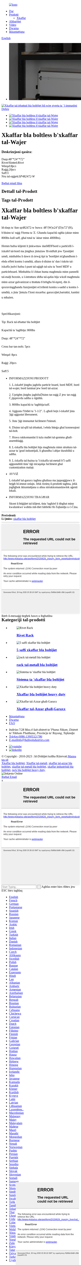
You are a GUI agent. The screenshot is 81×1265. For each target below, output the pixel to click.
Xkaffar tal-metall (36, 763)
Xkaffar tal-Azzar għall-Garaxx (41, 709)
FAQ (12, 723)
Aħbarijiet (15, 21)
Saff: (4, 173)
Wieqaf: (6, 166)
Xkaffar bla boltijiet (13, 763)
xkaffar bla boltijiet (24, 518)
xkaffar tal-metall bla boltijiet (29, 766)
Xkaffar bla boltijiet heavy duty (41, 694)
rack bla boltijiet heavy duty (28, 770)
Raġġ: (5, 169)
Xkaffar (21, 18)
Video (12, 24)
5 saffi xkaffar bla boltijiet (37, 650)
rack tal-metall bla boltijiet (37, 665)
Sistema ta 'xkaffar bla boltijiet (40, 679)
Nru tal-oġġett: (10, 176)
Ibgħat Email (9, 776)
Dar (11, 11)
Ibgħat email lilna (12, 183)
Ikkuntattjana (16, 31)
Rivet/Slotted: (10, 162)
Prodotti (13, 14)
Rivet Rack (25, 635)
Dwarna (14, 28)
